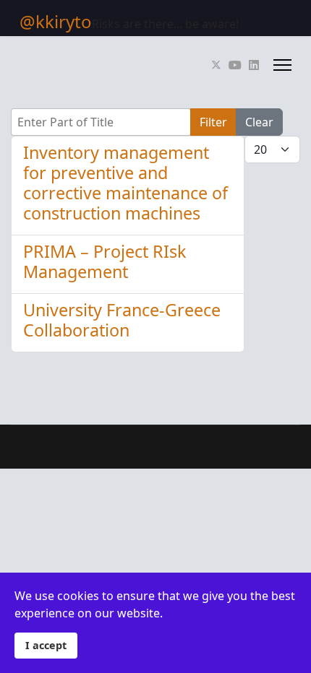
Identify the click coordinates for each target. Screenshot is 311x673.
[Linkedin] (254, 65)
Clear (259, 122)
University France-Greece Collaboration (122, 320)
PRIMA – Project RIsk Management (104, 261)
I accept (46, 645)
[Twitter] (216, 65)
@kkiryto (56, 21)
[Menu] (282, 65)
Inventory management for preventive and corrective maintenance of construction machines (125, 183)
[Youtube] (235, 65)
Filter (213, 122)
